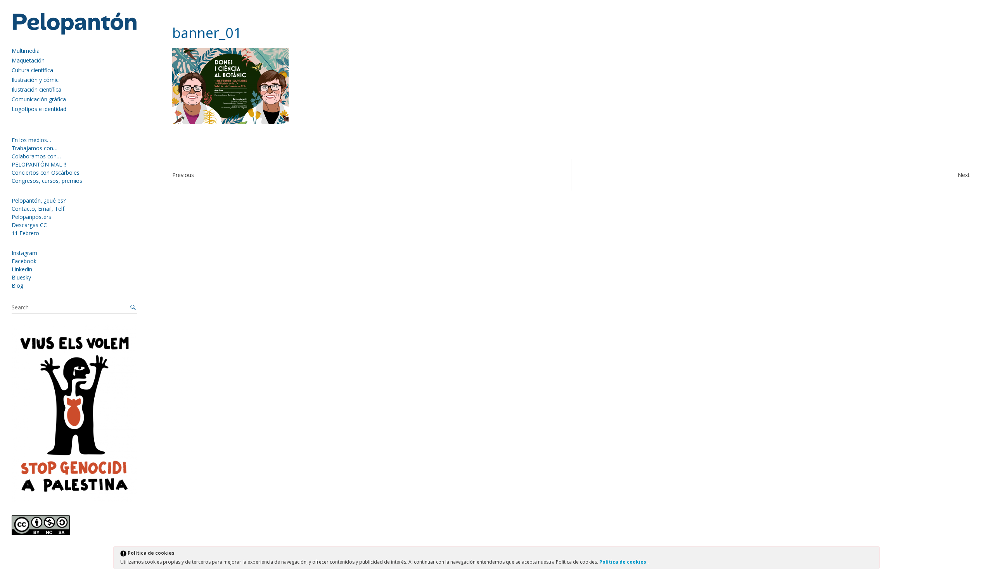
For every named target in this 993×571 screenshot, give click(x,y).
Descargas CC (29, 225)
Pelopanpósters (31, 216)
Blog (17, 285)
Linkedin (22, 269)
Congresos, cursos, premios (47, 180)
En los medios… (31, 140)
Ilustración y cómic (35, 79)
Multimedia (26, 50)
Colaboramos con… (36, 156)
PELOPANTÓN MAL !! (39, 164)
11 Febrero (25, 233)
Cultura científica (32, 70)
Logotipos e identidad (39, 109)
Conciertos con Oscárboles (46, 172)
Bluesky (21, 277)
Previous (183, 175)
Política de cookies (623, 562)
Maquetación (28, 60)
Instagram (24, 253)
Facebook (24, 261)
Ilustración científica (36, 89)
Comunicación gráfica (39, 99)
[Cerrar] (873, 554)
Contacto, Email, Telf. (39, 208)
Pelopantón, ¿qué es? (39, 200)
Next (964, 175)
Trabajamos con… (34, 148)
